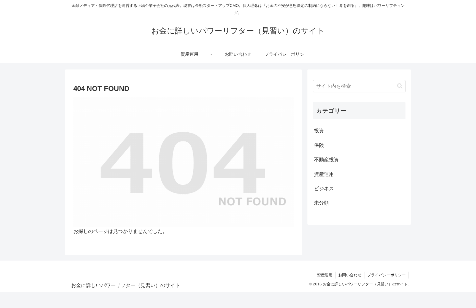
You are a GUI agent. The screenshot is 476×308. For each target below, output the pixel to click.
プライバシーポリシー (386, 275)
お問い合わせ (349, 275)
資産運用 (324, 275)
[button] (400, 86)
